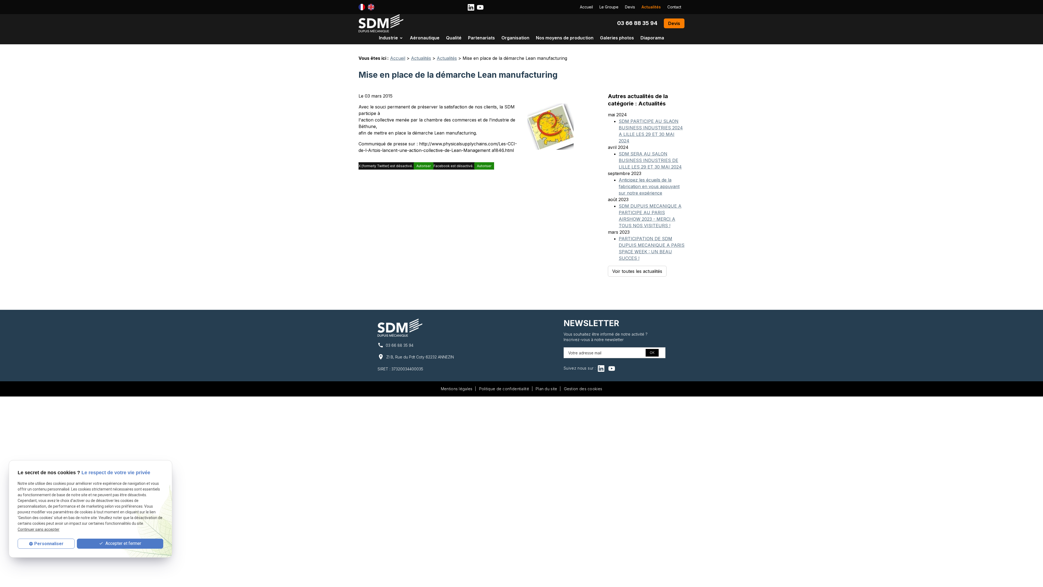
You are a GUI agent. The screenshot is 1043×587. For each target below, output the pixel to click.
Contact (674, 7)
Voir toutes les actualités (637, 271)
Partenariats (481, 37)
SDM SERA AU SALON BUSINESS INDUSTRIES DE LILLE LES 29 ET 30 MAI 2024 (650, 160)
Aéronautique (424, 37)
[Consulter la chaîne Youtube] (480, 7)
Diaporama (652, 37)
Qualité (453, 37)
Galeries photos (617, 37)
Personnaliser (49, 543)
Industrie (388, 37)
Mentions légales (457, 388)
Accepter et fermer (122, 543)
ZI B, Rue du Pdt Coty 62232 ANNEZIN (420, 357)
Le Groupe (608, 7)
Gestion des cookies (583, 388)
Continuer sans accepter (38, 529)
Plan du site (546, 388)
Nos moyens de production (564, 37)
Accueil (586, 7)
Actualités (651, 7)
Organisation (515, 37)
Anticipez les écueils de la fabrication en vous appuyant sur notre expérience (649, 186)
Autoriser (423, 166)
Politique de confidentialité (504, 388)
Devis (630, 7)
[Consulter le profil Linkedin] (471, 7)
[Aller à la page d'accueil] (381, 23)
